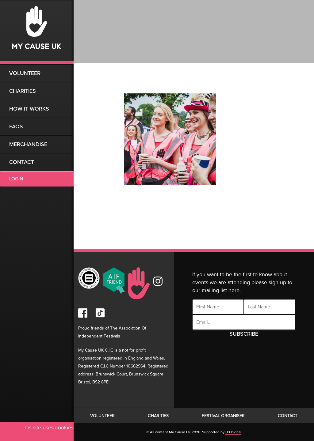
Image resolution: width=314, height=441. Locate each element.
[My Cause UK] (37, 32)
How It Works (29, 108)
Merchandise (28, 144)
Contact (21, 162)
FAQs (16, 126)
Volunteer (24, 73)
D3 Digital (233, 432)
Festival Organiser (223, 415)
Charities (22, 91)
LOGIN (16, 179)
